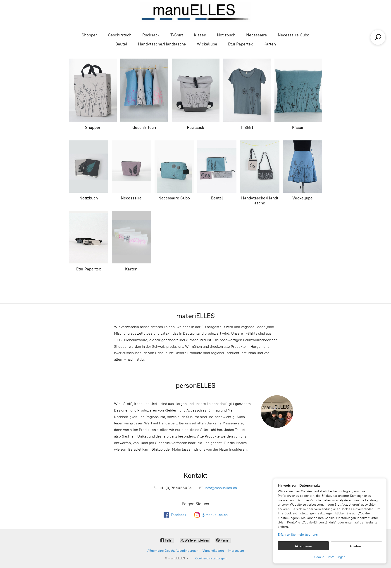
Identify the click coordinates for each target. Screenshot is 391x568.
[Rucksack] (195, 90)
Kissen (200, 35)
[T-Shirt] (247, 90)
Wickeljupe (207, 44)
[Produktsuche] (378, 37)
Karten (270, 44)
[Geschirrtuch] (144, 90)
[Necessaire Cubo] (174, 166)
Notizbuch (226, 35)
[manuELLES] (195, 12)
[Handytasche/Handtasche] (259, 166)
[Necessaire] (131, 166)
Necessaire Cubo (293, 35)
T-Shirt (176, 35)
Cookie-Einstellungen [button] (330, 557)
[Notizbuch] (88, 166)
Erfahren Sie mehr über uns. (298, 535)
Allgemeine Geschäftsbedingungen (172, 551)
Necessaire (256, 35)
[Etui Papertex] (88, 237)
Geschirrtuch (119, 35)
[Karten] (131, 237)
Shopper (89, 35)
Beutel (121, 44)
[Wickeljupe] (302, 166)
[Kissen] (298, 90)
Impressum (236, 551)
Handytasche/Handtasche (162, 44)
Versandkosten (213, 551)
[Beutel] (216, 166)
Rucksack (151, 35)
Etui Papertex (240, 44)
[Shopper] (93, 90)
